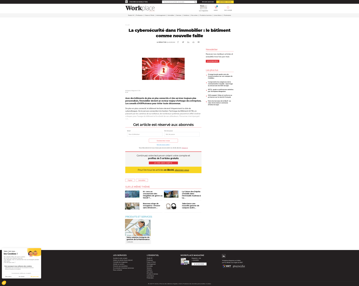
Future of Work (149, 15)
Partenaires (227, 15)
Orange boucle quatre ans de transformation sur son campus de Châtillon (220, 76)
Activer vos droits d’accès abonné (123, 260)
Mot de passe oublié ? (163, 144)
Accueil (127, 25)
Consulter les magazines (120, 262)
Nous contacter (117, 270)
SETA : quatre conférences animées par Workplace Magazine (220, 90)
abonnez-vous (182, 170)
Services (178, 15)
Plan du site (163, 283)
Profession (139, 15)
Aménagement (161, 15)
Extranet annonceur (208, 2)
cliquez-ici (185, 148)
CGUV (180, 283)
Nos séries (194, 15)
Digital (130, 180)
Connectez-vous (163, 141)
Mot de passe (168, 131)
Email (129, 131)
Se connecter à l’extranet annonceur (123, 268)
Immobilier (171, 15)
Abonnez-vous (225, 2)
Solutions (186, 15)
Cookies (208, 283)
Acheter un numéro (118, 264)
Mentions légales (173, 283)
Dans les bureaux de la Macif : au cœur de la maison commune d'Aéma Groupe (219, 103)
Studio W (131, 15)
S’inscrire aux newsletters (138, 2)
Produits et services (206, 15)
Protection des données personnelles (194, 283)
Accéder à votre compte (120, 258)
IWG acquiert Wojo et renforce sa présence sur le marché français (220, 96)
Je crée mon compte (163, 163)
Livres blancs (218, 15)
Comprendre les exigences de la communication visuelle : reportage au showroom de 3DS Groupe (220, 84)
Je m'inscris (212, 61)
